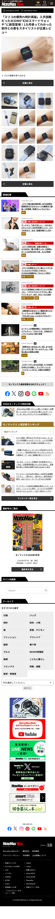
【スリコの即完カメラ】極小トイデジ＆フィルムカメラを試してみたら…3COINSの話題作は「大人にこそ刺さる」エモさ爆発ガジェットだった (37, 272)
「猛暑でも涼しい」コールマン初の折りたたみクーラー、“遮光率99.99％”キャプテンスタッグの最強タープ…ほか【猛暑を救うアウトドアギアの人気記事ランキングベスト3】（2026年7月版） (34, 452)
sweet (28, 866)
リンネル (8, 873)
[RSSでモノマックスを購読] (46, 829)
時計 (23, 212)
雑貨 (23, 234)
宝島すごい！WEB (32, 887)
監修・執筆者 (9, 673)
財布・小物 (35, 622)
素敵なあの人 (31, 870)
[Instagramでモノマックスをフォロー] (20, 395)
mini (6, 870)
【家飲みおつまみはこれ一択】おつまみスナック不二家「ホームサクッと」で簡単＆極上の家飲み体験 (37, 349)
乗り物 (33, 644)
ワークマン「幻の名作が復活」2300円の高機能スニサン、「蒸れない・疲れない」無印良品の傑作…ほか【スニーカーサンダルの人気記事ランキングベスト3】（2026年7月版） (34, 476)
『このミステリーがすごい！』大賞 (13, 891)
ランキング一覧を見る (27, 498)
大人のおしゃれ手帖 (12, 866)
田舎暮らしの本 (10, 887)
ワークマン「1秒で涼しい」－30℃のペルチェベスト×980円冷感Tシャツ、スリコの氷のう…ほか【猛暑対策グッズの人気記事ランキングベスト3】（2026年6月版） (37, 230)
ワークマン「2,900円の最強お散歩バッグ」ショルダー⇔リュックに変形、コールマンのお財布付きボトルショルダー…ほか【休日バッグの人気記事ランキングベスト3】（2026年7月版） (34, 488)
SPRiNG (8, 877)
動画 (5, 659)
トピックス (8, 666)
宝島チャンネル (10, 863)
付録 (5, 615)
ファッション (9, 637)
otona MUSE (30, 877)
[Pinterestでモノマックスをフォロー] (27, 395)
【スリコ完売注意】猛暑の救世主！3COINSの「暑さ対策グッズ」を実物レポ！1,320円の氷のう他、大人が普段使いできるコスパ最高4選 (36, 250)
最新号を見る (27, 569)
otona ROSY (30, 873)
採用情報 (35, 851)
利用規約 (26, 855)
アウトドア (35, 637)
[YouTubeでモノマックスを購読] (40, 395)
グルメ (24, 355)
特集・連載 (35, 666)
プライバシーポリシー (11, 855)
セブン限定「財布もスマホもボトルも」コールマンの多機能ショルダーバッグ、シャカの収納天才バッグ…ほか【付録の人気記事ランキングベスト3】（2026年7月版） (34, 440)
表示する (27, 688)
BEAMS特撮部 (36, 651)
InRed (28, 863)
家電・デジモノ (27, 276)
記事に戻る (28, 83)
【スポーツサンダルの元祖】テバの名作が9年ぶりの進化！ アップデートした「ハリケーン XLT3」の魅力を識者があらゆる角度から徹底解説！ (37, 368)
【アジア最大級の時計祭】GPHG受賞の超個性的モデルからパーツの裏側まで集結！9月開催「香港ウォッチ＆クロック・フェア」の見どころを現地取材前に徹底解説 (37, 209)
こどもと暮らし (37, 659)
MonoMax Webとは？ (11, 851)
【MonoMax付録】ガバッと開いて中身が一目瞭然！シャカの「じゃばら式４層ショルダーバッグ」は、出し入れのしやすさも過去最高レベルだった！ (35, 411)
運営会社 (25, 851)
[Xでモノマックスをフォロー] (14, 395)
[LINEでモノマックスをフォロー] (34, 395)
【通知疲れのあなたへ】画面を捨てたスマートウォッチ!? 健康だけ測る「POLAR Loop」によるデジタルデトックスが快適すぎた (37, 314)
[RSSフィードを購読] (47, 395)
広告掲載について (39, 855)
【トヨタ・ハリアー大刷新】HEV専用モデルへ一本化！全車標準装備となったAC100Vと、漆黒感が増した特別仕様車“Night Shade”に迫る (34, 464)
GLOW (7, 880)
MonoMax (29, 880)
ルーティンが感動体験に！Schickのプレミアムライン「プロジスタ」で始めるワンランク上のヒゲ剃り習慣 (37, 331)
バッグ (33, 615)
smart (7, 883)
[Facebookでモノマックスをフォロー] (7, 395)
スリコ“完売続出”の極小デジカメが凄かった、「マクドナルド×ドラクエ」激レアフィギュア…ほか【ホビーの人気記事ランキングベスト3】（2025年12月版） (37, 293)
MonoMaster (31, 883)
